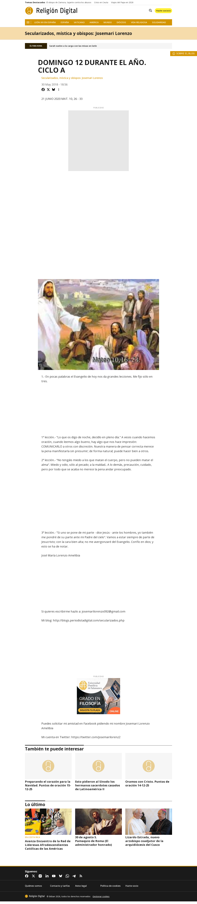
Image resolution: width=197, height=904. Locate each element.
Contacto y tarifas (60, 885)
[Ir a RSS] (81, 876)
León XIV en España (45, 22)
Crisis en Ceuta (101, 2)
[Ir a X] (34, 876)
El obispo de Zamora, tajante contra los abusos (68, 2)
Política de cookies (110, 885)
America (94, 22)
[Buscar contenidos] (149, 11)
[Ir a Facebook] (27, 876)
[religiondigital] (35, 896)
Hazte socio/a (163, 10)
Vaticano (79, 22)
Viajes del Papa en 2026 (122, 2)
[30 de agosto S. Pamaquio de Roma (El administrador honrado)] (98, 822)
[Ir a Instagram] (41, 876)
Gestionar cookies (101, 896)
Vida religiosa (139, 22)
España (65, 22)
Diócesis (121, 22)
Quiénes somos (33, 885)
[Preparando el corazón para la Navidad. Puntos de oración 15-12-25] (48, 766)
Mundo (108, 22)
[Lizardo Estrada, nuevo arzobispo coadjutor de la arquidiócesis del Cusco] (148, 822)
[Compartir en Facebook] (43, 89)
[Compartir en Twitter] (48, 89)
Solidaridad (159, 22)
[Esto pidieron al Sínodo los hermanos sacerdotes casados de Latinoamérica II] (98, 766)
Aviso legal (81, 885)
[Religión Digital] (51, 11)
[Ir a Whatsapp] (68, 876)
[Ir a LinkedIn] (47, 876)
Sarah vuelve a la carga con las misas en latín (73, 46)
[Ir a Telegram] (74, 876)
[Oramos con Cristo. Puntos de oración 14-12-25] (148, 766)
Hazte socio (131, 885)
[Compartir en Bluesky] (53, 89)
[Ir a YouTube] (54, 876)
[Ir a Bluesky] (61, 876)
